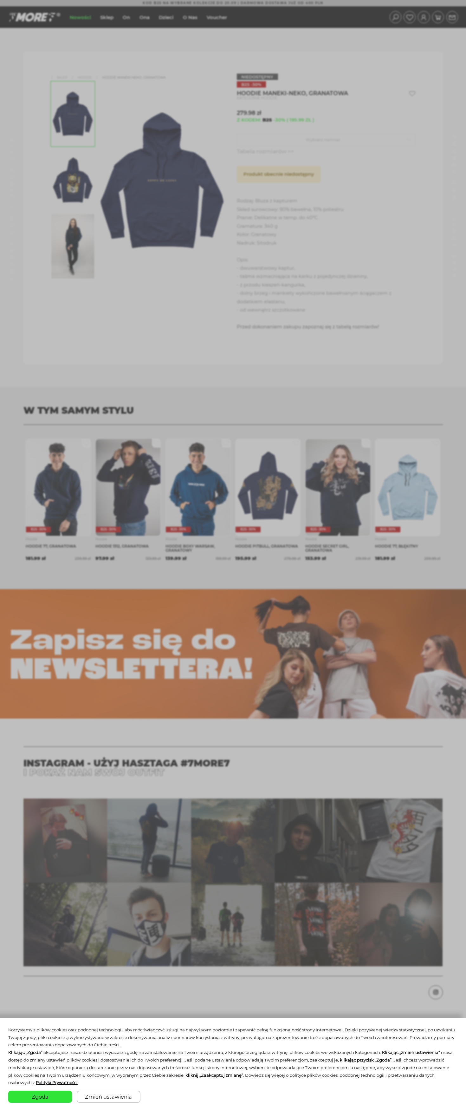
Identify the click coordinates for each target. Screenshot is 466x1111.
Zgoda (40, 1097)
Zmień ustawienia (108, 1097)
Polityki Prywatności (57, 1082)
